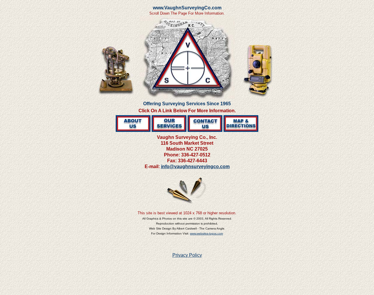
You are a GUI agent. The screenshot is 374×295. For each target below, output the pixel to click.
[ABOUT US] (133, 130)
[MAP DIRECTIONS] (241, 130)
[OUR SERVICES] (169, 130)
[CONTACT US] (205, 130)
